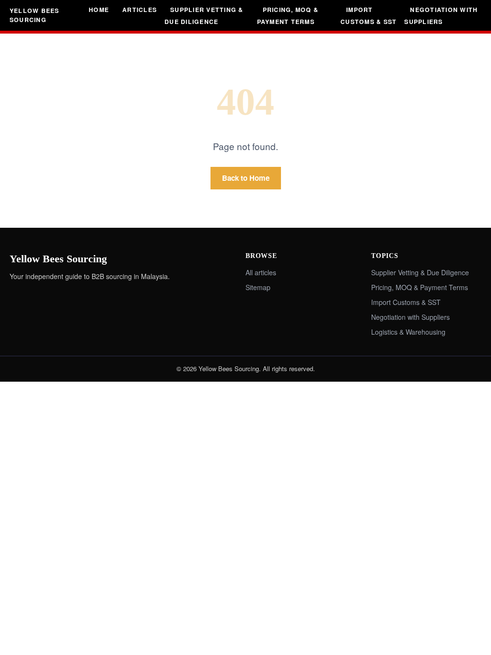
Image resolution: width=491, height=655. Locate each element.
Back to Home (245, 178)
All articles (261, 272)
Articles (139, 9)
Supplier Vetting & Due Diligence (203, 15)
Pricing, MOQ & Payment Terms (287, 15)
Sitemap (258, 287)
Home (99, 9)
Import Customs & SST (368, 15)
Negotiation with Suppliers (441, 15)
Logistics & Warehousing (408, 332)
